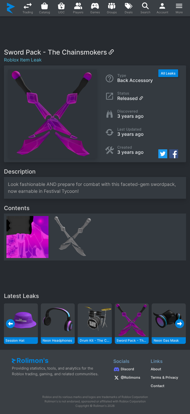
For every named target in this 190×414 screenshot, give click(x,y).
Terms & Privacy (164, 377)
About (156, 369)
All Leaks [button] (168, 73)
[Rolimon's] (11, 8)
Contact (157, 386)
